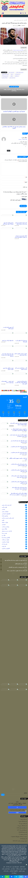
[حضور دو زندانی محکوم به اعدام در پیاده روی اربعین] (21, 348)
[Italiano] (7, 390)
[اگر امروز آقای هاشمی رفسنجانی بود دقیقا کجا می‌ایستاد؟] (5, 686)
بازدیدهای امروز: (23, 819)
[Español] (24, 390)
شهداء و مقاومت (5, 541)
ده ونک (12, 74)
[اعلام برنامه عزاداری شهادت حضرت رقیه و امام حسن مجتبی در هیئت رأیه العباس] (5, 581)
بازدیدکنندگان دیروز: (23, 825)
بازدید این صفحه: (23, 834)
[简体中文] (2, 390)
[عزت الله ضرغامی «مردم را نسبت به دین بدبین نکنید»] (14, 581)
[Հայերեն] (6, 390)
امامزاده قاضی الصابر (5, 74)
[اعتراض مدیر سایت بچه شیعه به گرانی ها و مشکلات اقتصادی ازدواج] (4, 425)
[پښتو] (21, 390)
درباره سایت (6, 870)
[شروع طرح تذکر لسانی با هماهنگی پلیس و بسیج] (23, 686)
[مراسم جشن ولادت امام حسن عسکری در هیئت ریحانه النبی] (4, 448)
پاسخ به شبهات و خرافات (21, 868)
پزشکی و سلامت (5, 526)
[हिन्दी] (14, 390)
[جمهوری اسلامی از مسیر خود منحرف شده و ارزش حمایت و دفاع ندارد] (4, 436)
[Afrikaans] (26, 391)
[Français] (9, 390)
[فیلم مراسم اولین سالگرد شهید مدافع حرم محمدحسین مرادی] (5, 587)
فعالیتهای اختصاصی (6, 513)
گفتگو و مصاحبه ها (6, 537)
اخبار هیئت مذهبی (11, 72)
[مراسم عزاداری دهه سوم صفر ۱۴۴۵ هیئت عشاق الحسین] (14, 686)
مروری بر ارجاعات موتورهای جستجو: (19, 836)
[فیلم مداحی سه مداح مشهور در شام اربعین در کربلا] (14, 587)
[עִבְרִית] (12, 390)
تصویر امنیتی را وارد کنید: (15, 199)
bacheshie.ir (14, 862)
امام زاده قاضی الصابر (19, 72)
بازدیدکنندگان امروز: (23, 821)
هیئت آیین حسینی (12, 77)
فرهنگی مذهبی (5, 511)
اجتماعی (3, 524)
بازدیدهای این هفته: (23, 827)
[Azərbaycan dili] (4, 390)
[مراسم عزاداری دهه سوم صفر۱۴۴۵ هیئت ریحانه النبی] (7, 217)
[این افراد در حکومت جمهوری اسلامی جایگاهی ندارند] (4, 460)
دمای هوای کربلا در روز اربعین (7, 340)
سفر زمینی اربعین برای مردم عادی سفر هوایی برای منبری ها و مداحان (7, 355)
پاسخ (9, 150)
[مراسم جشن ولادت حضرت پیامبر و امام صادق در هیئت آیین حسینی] (4, 477)
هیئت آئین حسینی (4, 77)
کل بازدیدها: (24, 832)
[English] (21, 391)
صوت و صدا (4, 533)
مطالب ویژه (4, 528)
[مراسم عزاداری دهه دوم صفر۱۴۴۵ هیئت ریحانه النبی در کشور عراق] (21, 376)
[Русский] (17, 390)
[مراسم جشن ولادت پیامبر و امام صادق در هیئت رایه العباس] (4, 483)
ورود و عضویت (22, 870)
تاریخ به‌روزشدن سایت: (22, 840)
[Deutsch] (11, 390)
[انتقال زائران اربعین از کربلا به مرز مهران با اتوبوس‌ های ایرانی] (21, 231)
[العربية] (24, 391)
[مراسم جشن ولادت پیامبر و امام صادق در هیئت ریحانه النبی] (4, 471)
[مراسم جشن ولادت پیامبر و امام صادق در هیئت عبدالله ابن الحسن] (4, 465)
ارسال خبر (13, 868)
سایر (4, 866)
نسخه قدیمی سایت (6, 868)
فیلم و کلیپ (4, 507)
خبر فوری (4, 546)
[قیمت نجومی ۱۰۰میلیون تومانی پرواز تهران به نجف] (7, 376)
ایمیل (25, 182)
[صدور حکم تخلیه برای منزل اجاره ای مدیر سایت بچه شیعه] (4, 442)
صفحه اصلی (22, 866)
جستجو (25, 792)
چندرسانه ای (4, 544)
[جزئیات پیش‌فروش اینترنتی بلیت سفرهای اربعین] (5, 691)
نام (26, 177)
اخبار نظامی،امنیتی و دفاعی (8, 518)
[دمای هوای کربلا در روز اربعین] (7, 335)
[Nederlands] (23, 391)
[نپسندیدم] (26, 148)
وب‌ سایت (25, 186)
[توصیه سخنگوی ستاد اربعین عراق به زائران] (7, 363)
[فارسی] (19, 390)
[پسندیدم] (26, 146)
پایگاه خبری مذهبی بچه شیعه (18, 50)
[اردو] (16, 390)
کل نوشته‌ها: (24, 838)
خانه (25, 20)
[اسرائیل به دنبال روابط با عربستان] (23, 738)
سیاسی (3, 509)
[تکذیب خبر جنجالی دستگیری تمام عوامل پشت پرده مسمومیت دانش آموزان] (23, 634)
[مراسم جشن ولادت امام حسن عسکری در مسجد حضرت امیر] (4, 454)
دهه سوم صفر (17, 74)
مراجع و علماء (5, 515)
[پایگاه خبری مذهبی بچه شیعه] (13, 6)
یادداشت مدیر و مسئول (7, 531)
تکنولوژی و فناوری (6, 548)
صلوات (17, 812)
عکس (3, 520)
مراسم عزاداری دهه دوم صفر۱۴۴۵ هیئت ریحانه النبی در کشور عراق (21, 382)
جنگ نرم (3, 535)
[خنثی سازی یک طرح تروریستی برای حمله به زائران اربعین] (21, 217)
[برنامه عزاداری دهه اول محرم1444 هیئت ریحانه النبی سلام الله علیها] (23, 581)
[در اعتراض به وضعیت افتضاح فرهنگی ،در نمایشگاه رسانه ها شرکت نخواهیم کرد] (4, 430)
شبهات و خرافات (5, 539)
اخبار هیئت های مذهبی (18, 20)
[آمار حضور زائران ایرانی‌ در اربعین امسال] (7, 277)
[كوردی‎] (26, 390)
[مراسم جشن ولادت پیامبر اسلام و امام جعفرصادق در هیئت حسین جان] (4, 489)
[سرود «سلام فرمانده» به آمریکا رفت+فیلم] (14, 691)
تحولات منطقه (5, 522)
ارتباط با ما (14, 873)
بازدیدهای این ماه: (23, 830)
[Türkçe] (23, 390)
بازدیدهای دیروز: (23, 823)
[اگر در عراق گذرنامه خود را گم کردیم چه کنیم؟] (21, 363)
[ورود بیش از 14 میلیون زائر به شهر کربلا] (21, 335)
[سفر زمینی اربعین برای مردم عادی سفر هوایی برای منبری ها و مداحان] (7, 348)
